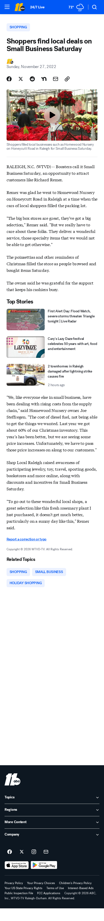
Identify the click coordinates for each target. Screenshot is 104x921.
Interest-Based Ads (81, 888)
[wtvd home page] (12, 779)
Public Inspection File (19, 893)
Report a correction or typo (26, 539)
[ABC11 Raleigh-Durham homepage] (19, 7)
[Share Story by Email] (55, 79)
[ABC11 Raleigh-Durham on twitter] (22, 852)
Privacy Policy (14, 883)
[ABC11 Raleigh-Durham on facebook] (10, 852)
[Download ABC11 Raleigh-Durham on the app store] (17, 865)
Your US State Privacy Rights (23, 888)
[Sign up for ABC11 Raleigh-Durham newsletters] (46, 852)
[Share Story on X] (20, 79)
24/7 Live (37, 7)
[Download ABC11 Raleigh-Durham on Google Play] (44, 865)
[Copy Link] (67, 79)
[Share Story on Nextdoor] (44, 79)
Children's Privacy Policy (75, 883)
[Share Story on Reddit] (32, 79)
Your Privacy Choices (41, 883)
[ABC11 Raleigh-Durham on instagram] (34, 852)
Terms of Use (55, 888)
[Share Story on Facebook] (9, 79)
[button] (7, 7)
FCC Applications (48, 893)
